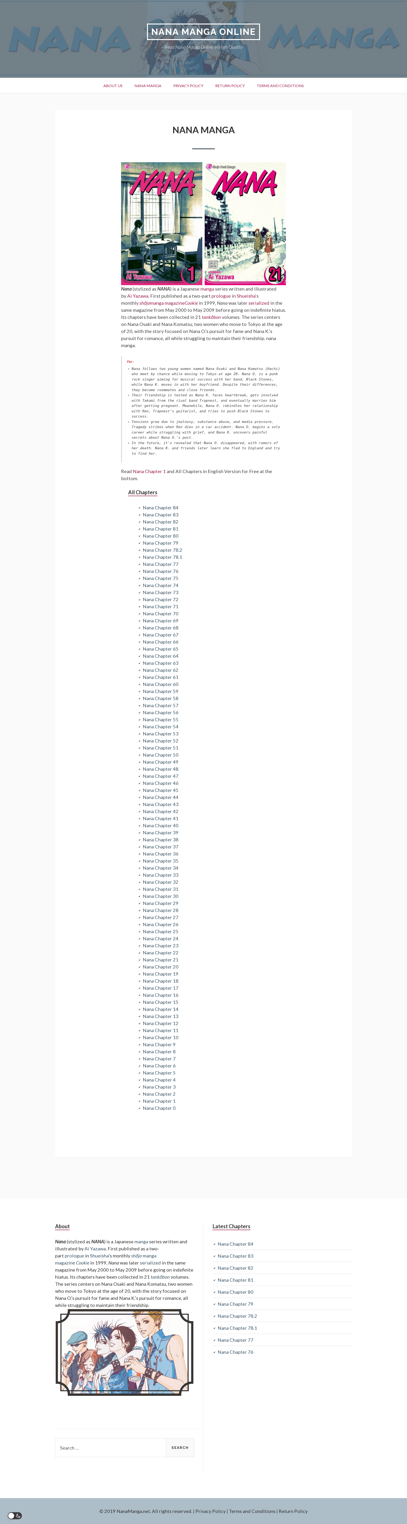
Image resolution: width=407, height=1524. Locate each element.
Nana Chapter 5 (159, 1072)
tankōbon (211, 317)
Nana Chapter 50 (161, 755)
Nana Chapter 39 (161, 832)
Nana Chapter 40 (161, 825)
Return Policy (230, 85)
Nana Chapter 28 (161, 910)
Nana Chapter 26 (161, 924)
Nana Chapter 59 (161, 691)
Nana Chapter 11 (161, 1030)
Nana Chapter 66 (161, 641)
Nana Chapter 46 (161, 783)
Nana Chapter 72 (161, 599)
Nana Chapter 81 (161, 528)
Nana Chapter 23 (161, 945)
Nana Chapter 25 (161, 931)
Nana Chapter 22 (161, 952)
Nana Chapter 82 (161, 521)
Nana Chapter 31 (161, 889)
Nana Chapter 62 (161, 670)
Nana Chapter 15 (161, 1002)
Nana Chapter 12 (161, 1023)
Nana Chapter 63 (161, 663)
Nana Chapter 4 (159, 1079)
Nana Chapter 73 (161, 592)
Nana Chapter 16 (161, 995)
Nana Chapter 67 (161, 634)
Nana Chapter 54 (161, 726)
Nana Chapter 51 (161, 747)
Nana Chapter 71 (161, 606)
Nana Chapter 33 (161, 875)
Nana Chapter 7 (159, 1058)
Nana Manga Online (203, 31)
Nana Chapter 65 (161, 649)
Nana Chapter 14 (161, 1009)
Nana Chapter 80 (161, 536)
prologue (221, 296)
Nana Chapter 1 (149, 471)
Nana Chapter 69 (161, 620)
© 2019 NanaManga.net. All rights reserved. (145, 1511)
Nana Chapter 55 (161, 719)
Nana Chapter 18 (161, 981)
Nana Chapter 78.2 (162, 550)
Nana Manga (147, 85)
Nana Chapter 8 (159, 1051)
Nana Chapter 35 (161, 860)
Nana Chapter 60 (161, 684)
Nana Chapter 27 (161, 917)
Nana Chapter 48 (161, 769)
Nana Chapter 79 (161, 543)
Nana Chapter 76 (161, 571)
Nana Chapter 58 (161, 698)
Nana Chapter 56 (161, 712)
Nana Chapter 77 (161, 564)
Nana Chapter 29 (161, 903)
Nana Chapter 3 (159, 1087)
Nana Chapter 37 (161, 846)
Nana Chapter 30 (161, 896)
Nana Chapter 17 (161, 988)
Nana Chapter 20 (161, 966)
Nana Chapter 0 (159, 1108)
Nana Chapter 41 (161, 818)
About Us (112, 85)
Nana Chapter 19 (161, 974)
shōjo (144, 303)
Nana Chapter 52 (161, 740)
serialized (258, 303)
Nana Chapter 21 (161, 959)
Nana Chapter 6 (159, 1065)
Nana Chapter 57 (161, 705)
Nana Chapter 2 (159, 1094)
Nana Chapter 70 (161, 613)
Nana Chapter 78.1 (162, 557)
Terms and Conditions (280, 85)
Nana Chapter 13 (161, 1016)
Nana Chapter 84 (161, 507)
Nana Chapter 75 (161, 578)
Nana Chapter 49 (161, 762)
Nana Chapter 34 (161, 868)
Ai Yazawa (137, 296)
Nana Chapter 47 (161, 776)
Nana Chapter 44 (161, 797)
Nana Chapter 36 (161, 853)
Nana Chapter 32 (161, 882)
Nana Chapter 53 (161, 733)
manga (207, 289)
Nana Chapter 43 (161, 804)
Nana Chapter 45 (161, 790)
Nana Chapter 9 (159, 1044)
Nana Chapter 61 (161, 677)
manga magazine (167, 303)
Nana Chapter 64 (161, 656)
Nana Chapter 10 (161, 1037)
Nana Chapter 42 (161, 811)
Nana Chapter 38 (161, 839)
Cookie (191, 303)
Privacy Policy (188, 85)
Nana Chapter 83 (161, 514)
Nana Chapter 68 (161, 627)
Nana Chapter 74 (161, 585)
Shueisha (246, 296)
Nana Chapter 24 (161, 938)
